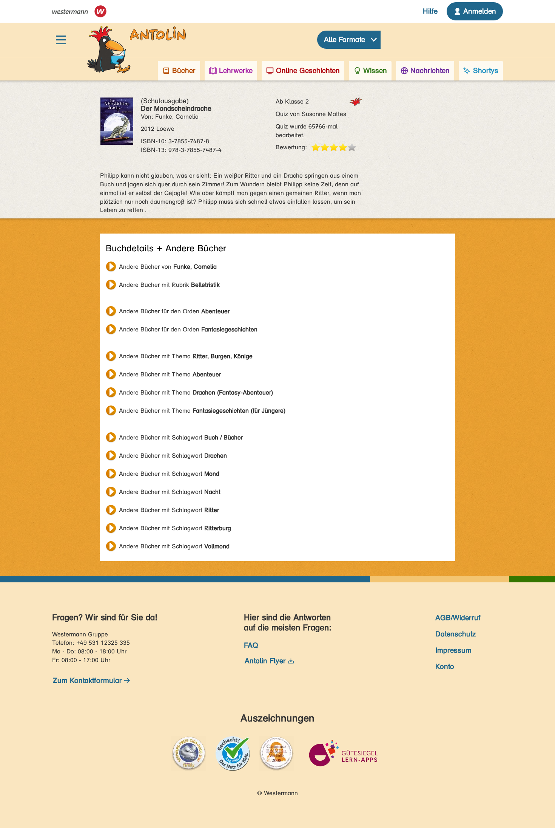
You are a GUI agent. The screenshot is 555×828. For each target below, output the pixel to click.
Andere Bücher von (168, 266)
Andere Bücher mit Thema (186, 356)
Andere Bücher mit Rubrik (169, 284)
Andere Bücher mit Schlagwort (181, 437)
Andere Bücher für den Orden (174, 311)
